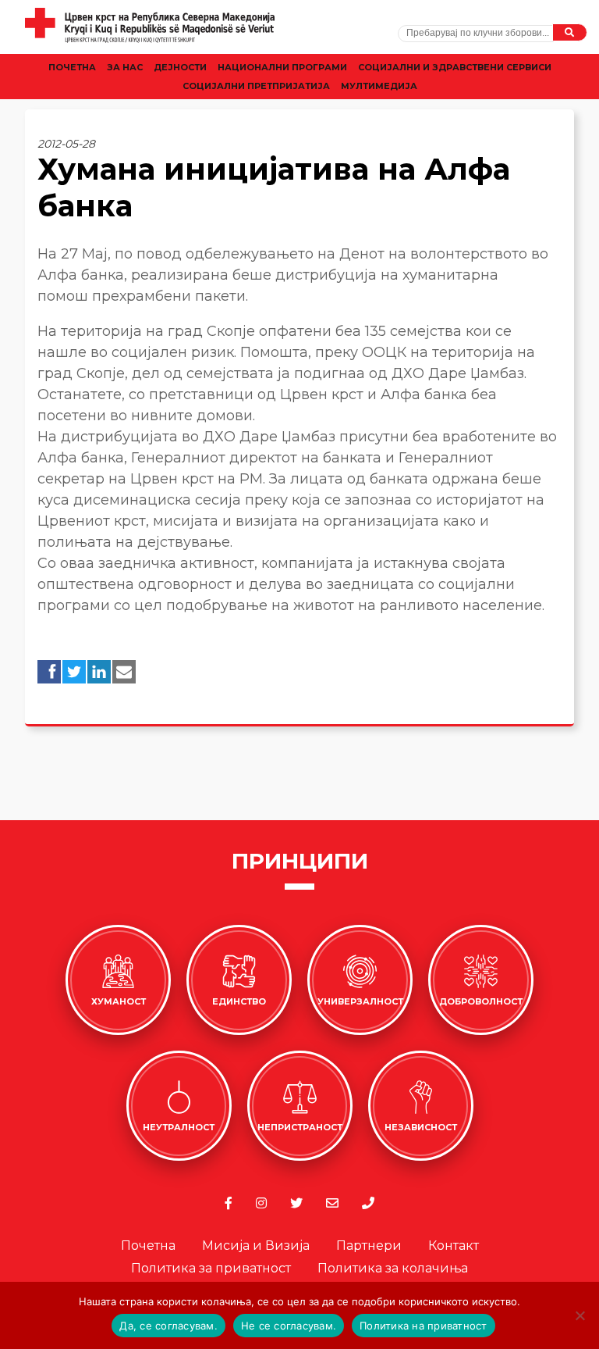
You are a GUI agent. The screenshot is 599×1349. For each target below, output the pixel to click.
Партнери (369, 1245)
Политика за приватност (211, 1268)
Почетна (72, 67)
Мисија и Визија (256, 1245)
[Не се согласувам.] (579, 1315)
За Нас (125, 67)
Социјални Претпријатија (256, 85)
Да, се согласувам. (168, 1325)
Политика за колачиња (392, 1268)
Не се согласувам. (288, 1325)
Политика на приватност (423, 1325)
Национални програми (282, 67)
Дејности (180, 67)
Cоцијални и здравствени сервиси (454, 67)
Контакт (453, 1245)
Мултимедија (379, 85)
